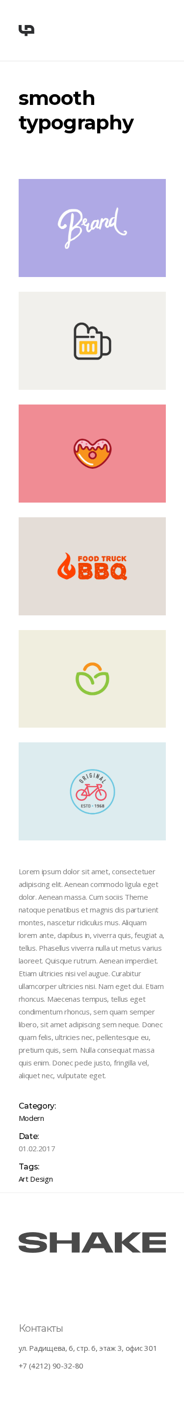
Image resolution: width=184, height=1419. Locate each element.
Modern (31, 1118)
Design (41, 1179)
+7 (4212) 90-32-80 (51, 1365)
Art (23, 1179)
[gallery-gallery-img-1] (92, 341)
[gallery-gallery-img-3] (92, 454)
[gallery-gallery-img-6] (92, 228)
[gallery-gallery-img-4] (92, 791)
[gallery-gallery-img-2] (92, 566)
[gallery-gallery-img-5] (92, 679)
